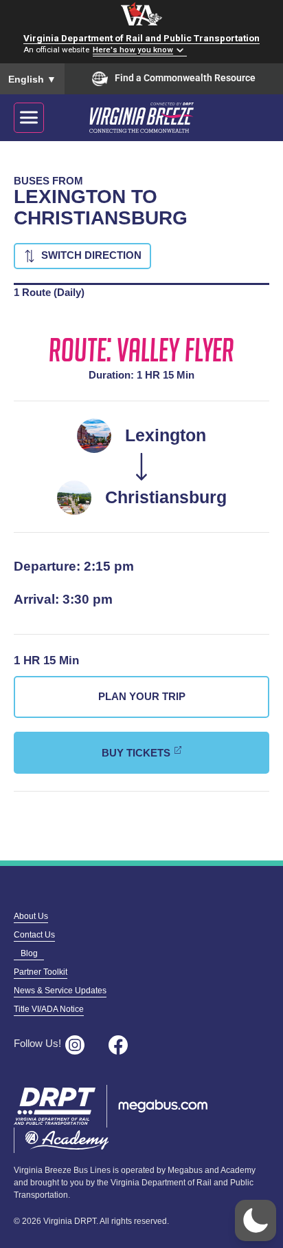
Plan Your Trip (141, 696)
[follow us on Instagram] (79, 1045)
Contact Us (34, 935)
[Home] (156, 117)
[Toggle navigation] (29, 118)
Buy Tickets (136, 753)
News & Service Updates (60, 990)
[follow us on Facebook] (122, 1045)
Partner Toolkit (40, 972)
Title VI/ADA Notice (49, 1009)
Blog (29, 953)
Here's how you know (133, 50)
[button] (255, 1220)
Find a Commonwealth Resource (185, 77)
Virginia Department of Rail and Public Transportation (141, 37)
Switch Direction (91, 255)
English (32, 79)
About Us (31, 916)
